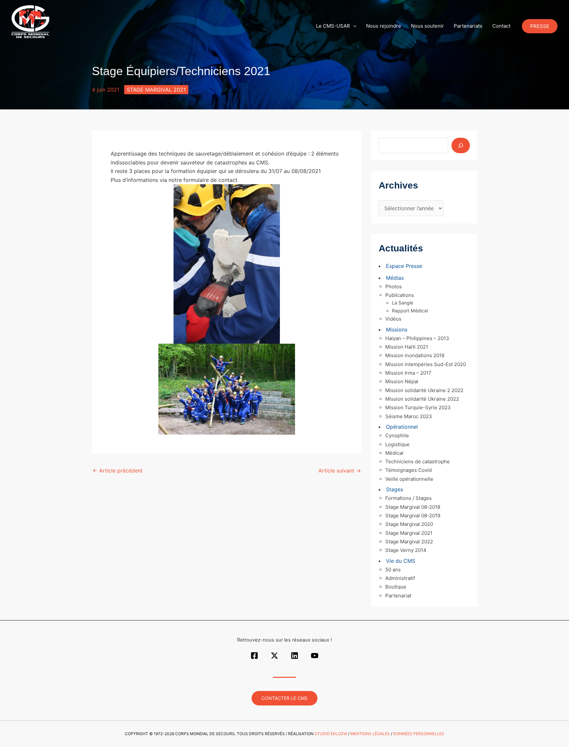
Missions (396, 329)
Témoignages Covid (408, 470)
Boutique (395, 587)
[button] (353, 26)
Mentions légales (370, 733)
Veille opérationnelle (409, 479)
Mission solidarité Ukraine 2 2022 (424, 390)
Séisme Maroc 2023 (408, 416)
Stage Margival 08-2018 (412, 507)
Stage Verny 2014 (405, 550)
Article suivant (339, 470)
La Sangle (402, 302)
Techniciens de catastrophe (417, 461)
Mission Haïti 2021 (406, 347)
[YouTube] (315, 655)
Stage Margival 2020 (409, 524)
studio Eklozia (330, 733)
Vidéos (393, 319)
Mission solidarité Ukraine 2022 (422, 399)
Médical (394, 453)
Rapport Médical (410, 310)
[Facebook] (254, 655)
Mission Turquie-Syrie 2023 (418, 407)
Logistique (397, 444)
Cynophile (397, 435)
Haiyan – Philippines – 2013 (417, 338)
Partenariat (398, 595)
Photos (393, 286)
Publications (399, 295)
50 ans (393, 569)
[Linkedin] (294, 655)
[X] (274, 655)
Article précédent (118, 470)
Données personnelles (418, 733)
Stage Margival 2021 (156, 89)
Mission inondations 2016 (415, 355)
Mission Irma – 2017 (408, 373)
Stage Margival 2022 (409, 541)
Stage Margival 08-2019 (412, 515)
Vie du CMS (400, 561)
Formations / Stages (408, 498)
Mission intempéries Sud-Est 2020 (425, 364)
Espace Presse (404, 266)
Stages (394, 489)
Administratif (400, 578)
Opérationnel (402, 426)
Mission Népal (401, 381)
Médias (395, 277)
